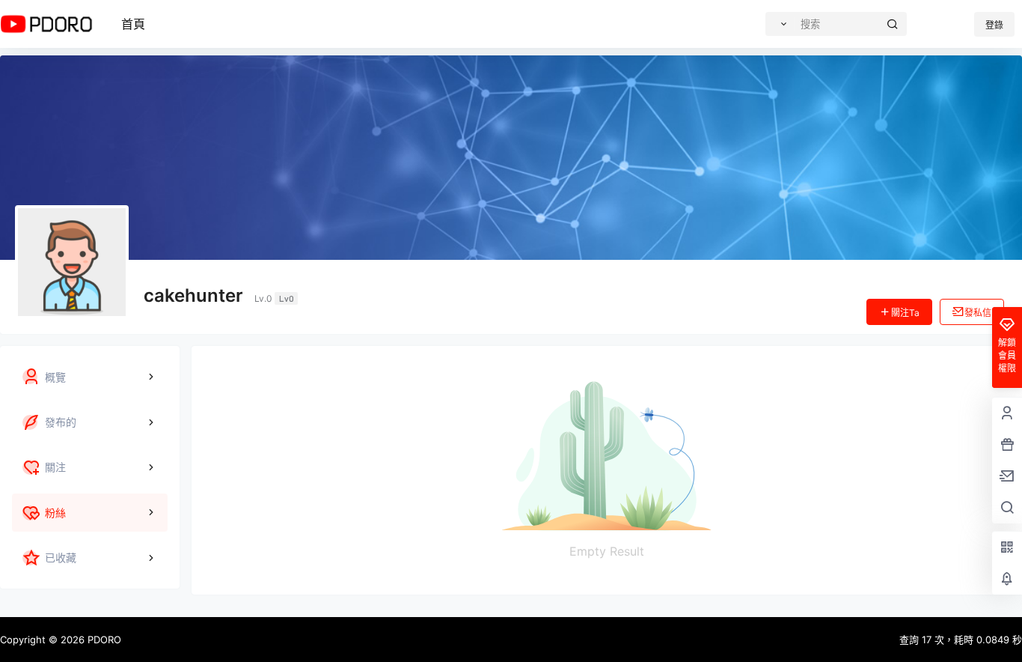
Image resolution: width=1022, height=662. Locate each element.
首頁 (133, 23)
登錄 (994, 25)
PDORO (103, 640)
